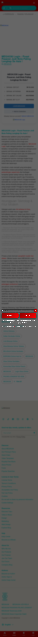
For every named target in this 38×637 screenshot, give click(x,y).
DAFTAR (10, 316)
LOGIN (27, 316)
